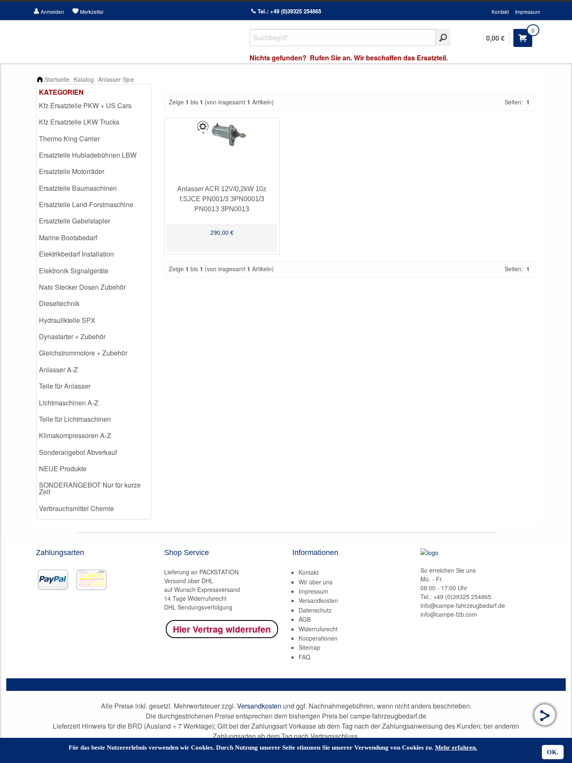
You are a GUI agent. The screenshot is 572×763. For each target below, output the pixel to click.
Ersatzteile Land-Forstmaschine (86, 204)
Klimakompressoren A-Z (75, 435)
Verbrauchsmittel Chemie (76, 508)
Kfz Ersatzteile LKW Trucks (79, 122)
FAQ (304, 657)
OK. (553, 752)
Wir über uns (315, 582)
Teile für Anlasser (64, 386)
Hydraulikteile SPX (67, 320)
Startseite (57, 79)
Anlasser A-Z (58, 369)
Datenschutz (315, 610)
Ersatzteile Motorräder (71, 171)
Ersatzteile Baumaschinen (78, 188)
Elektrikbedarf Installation (76, 254)
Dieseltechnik (59, 303)
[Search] (443, 37)
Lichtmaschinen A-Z (68, 402)
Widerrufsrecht (318, 629)
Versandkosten (318, 600)
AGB (305, 619)
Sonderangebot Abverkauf (78, 452)
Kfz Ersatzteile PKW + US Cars (85, 105)
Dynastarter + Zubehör (72, 336)
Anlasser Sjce (116, 79)
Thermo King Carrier (69, 138)
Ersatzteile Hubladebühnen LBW (88, 155)
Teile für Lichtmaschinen (75, 419)
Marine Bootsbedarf (68, 237)
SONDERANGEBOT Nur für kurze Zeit (90, 488)
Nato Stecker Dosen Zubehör (82, 287)
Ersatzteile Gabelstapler (74, 221)
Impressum (527, 11)
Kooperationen (318, 638)
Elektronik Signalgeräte (73, 270)
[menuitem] (94, 106)
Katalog (84, 79)
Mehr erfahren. (456, 747)
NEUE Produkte (63, 468)
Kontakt (500, 11)
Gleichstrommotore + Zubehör (83, 353)
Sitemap (309, 647)
